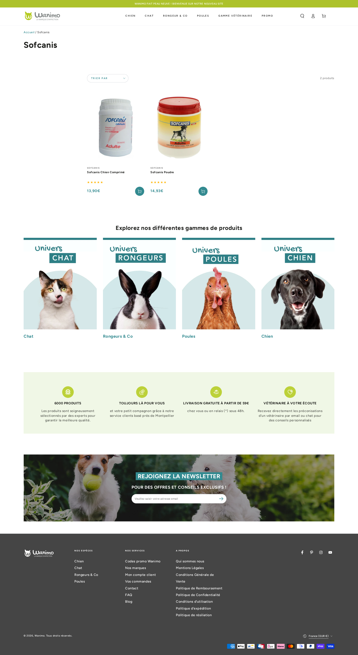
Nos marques (135, 568)
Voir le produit (203, 191)
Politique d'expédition (193, 608)
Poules (79, 581)
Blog (128, 601)
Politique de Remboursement (199, 588)
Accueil (29, 32)
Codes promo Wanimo (143, 561)
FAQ (128, 595)
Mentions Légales (190, 568)
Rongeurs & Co (86, 575)
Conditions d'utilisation (194, 601)
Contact (131, 588)
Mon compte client (140, 575)
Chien (79, 561)
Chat (78, 568)
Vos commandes (138, 581)
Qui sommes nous (190, 561)
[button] (302, 16)
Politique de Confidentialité (198, 595)
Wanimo (40, 635)
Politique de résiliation (194, 615)
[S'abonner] (221, 498)
